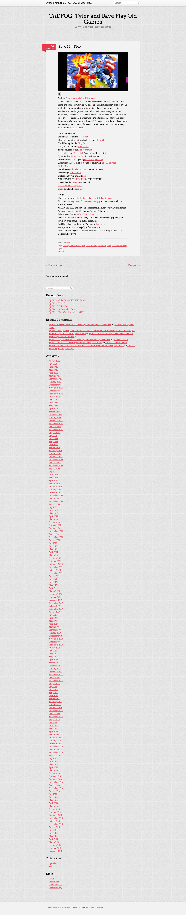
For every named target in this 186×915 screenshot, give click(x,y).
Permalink (62, 251)
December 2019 (55, 600)
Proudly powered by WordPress (58, 907)
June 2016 (53, 725)
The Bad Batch (81, 169)
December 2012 (55, 851)
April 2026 (53, 373)
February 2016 (55, 737)
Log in (51, 879)
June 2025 (53, 403)
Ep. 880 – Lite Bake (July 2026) (62, 309)
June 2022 (53, 510)
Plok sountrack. (85, 150)
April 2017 (53, 695)
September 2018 (56, 645)
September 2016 (56, 716)
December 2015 (55, 743)
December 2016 (55, 707)
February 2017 (55, 701)
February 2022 (55, 522)
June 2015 (53, 761)
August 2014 (54, 791)
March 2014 (54, 806)
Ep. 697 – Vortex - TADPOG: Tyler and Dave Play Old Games (75, 342)
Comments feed (55, 884)
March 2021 (54, 555)
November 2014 (56, 782)
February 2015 (55, 773)
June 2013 (53, 833)
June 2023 (53, 474)
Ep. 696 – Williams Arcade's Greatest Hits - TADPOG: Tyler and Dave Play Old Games (86, 345)
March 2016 (54, 734)
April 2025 (53, 409)
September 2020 (56, 573)
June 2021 (53, 546)
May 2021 (53, 549)
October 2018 (54, 642)
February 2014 (55, 809)
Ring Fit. (81, 143)
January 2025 (55, 417)
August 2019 (54, 612)
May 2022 (53, 513)
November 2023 (56, 459)
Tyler (60, 248)
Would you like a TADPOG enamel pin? (69, 2)
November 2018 (56, 639)
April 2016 (53, 731)
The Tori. (84, 137)
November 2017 (56, 674)
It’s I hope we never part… (70, 185)
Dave (68, 243)
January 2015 (55, 776)
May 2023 (53, 477)
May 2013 (53, 836)
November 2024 (56, 423)
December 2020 (56, 564)
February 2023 (55, 486)
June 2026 (53, 367)
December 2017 (55, 671)
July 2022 (53, 507)
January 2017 (55, 704)
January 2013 (55, 848)
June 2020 (53, 582)
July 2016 (53, 722)
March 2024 (54, 447)
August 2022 (54, 504)
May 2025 (53, 406)
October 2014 (54, 785)
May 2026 (53, 370)
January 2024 (55, 453)
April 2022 (53, 516)
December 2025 (56, 385)
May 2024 (53, 441)
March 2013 (54, 842)
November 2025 (56, 388)
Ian (83, 246)
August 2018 (54, 648)
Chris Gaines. (75, 172)
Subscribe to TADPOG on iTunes (97, 198)
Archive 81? (83, 146)
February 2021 (55, 558)
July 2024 (53, 435)
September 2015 (56, 752)
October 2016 (54, 713)
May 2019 (53, 621)
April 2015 (53, 767)
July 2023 (53, 471)
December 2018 (55, 636)
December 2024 (56, 420)
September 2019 (56, 609)
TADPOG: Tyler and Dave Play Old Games (93, 19)
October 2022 (55, 498)
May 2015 (53, 764)
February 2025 (55, 414)
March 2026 (54, 376)
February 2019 (55, 630)
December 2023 (55, 456)
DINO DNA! (63, 166)
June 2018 (53, 654)
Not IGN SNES (91, 246)
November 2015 (56, 746)
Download (91, 98)
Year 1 (51, 866)
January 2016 (55, 740)
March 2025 (54, 412)
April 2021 (53, 552)
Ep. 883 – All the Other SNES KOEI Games (67, 300)
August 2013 (54, 827)
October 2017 (54, 677)
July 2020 (53, 579)
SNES (109, 246)
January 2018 (55, 669)
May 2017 (53, 692)
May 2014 (53, 800)
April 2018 (53, 660)
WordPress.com (97, 907)
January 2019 (55, 633)
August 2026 (54, 361)
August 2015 (54, 755)
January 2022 (55, 525)
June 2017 (53, 689)
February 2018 (55, 666)
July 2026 (53, 364)
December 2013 (55, 815)
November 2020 (56, 567)
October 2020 (55, 570)
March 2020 (54, 591)
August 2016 (54, 719)
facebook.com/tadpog (90, 201)
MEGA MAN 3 (81, 179)
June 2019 (53, 618)
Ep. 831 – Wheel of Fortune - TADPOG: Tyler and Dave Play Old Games (80, 324)
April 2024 (53, 444)
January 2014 (55, 812)
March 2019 (54, 627)
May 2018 (53, 657)
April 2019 (53, 624)
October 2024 (55, 426)
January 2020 (55, 597)
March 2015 (54, 770)
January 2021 (55, 561)
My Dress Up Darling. (93, 159)
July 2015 (53, 758)
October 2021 (54, 534)
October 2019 (54, 606)
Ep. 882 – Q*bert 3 (57, 303)
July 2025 (53, 400)
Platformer (101, 246)
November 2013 (56, 818)
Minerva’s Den (77, 156)
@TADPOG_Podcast (85, 214)
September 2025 (56, 394)
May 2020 (53, 585)
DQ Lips (75, 182)
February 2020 (55, 594)
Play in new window (75, 98)
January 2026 (55, 382)
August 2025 (54, 397)
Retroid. (100, 140)
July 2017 (53, 686)
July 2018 (53, 651)
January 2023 (55, 489)
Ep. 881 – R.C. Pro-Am (58, 306)
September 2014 (56, 788)
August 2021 (54, 540)
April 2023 (53, 480)
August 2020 (54, 576)
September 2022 (56, 501)
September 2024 (56, 429)
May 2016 (53, 728)
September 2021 (56, 537)
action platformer (70, 246)
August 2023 (54, 468)
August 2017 (54, 683)
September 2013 (56, 824)
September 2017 (56, 680)
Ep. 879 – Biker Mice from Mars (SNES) (66, 312)
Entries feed (54, 881)
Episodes (53, 863)
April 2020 (53, 588)
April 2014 (53, 803)
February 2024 (55, 450)
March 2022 (54, 519)
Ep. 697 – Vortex (121, 339)
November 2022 (56, 495)
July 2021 (53, 543)
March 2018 (54, 663)
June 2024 (53, 438)
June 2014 (53, 797)
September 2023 (56, 465)
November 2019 (56, 603)
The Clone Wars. (109, 163)
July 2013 (53, 830)
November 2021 (56, 531)
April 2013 (53, 839)
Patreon (99, 224)
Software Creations (119, 246)
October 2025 (55, 391)
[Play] (59, 95)
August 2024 (54, 432)
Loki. (84, 176)
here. (82, 189)
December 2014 (55, 779)
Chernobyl (78, 153)
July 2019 (53, 615)
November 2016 (56, 710)
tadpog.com (73, 201)
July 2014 (53, 794)
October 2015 (54, 749)
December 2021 (55, 528)
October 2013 (54, 821)
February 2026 (55, 379)
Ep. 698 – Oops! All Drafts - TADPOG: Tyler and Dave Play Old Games (79, 339)
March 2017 (54, 698)
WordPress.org (55, 887)
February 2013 (55, 845)
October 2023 (55, 462)
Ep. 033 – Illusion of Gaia (116, 342)
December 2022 (56, 492)
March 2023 (54, 483)
